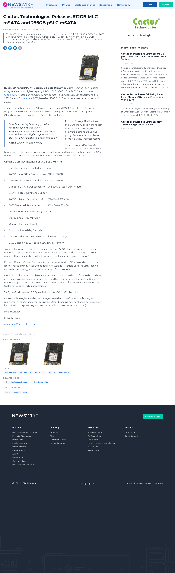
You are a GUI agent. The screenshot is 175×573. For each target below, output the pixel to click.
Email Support (131, 436)
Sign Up (166, 4)
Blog (52, 436)
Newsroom (93, 439)
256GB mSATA (10, 373)
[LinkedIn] (89, 484)
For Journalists (94, 436)
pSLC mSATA (64, 373)
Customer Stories (58, 439)
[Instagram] (93, 484)
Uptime (159, 483)
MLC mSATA (40, 373)
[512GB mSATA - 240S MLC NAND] (89, 69)
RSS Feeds (93, 447)
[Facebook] (81, 484)
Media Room (18, 457)
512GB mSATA (25, 373)
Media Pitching (19, 447)
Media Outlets (94, 450)
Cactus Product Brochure (18, 382)
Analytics (16, 454)
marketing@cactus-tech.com (20, 324)
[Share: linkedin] (15, 48)
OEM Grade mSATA (27, 98)
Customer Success (21, 461)
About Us (54, 432)
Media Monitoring (20, 450)
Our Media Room (57, 443)
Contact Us (130, 432)
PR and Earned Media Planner (101, 443)
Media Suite (17, 439)
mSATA (52, 373)
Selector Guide (42, 382)
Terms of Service (134, 483)
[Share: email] (20, 48)
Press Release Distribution (24, 432)
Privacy (149, 483)
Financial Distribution (21, 436)
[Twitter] (85, 484)
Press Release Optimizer (23, 464)
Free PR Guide (152, 417)
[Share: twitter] (10, 48)
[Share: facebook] (5, 48)
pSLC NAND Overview (18, 393)
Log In (150, 4)
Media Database (19, 443)
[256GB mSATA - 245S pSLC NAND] (54, 353)
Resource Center (95, 432)
